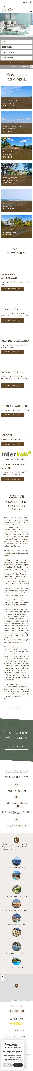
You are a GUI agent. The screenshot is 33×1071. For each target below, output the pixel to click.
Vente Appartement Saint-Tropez (16, 939)
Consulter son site (13, 289)
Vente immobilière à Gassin (16, 868)
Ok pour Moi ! (18, 1065)
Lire (16, 708)
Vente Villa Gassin (16, 882)
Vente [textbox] (4, 42)
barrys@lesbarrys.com (16, 826)
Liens (28, 1058)
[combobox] (16, 42)
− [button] (2, 979)
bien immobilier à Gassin (19, 520)
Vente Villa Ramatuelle (16, 967)
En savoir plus (16, 747)
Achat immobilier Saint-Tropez (16, 910)
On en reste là (16, 1043)
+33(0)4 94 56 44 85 (16, 791)
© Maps (19, 1001)
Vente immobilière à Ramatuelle (16, 953)
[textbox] (16, 47)
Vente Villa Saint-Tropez (16, 925)
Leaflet (13, 1001)
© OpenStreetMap (28, 1001)
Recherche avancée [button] (20, 66)
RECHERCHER (16, 62)
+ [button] (2, 976)
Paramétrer (8, 1065)
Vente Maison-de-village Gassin (16, 896)
